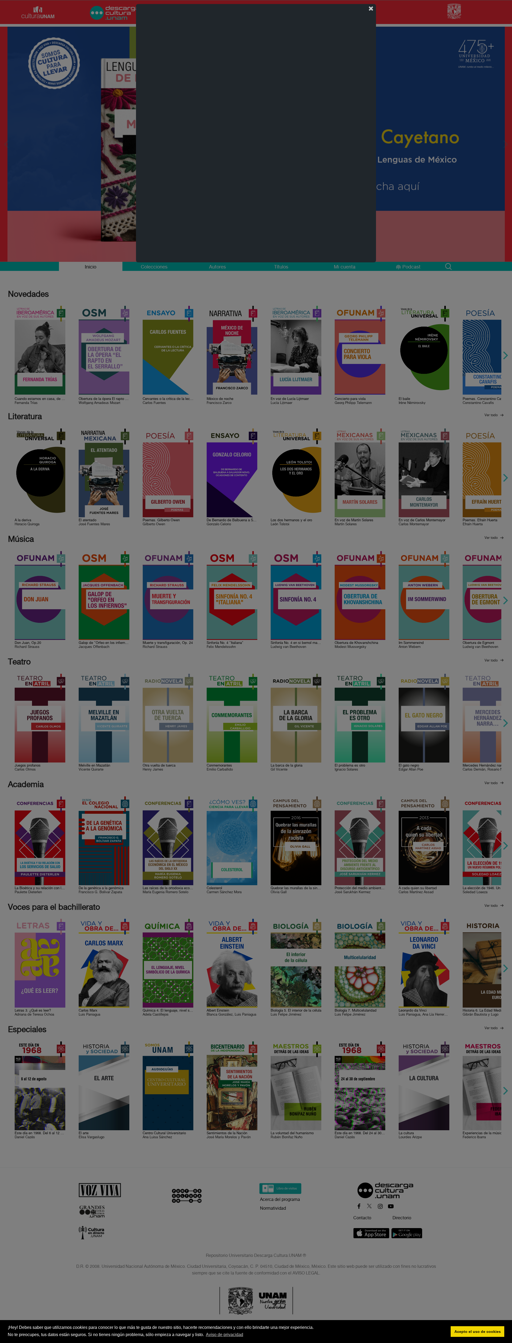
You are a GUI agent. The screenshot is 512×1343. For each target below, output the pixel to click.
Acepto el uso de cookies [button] (477, 1331)
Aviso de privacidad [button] (224, 1334)
